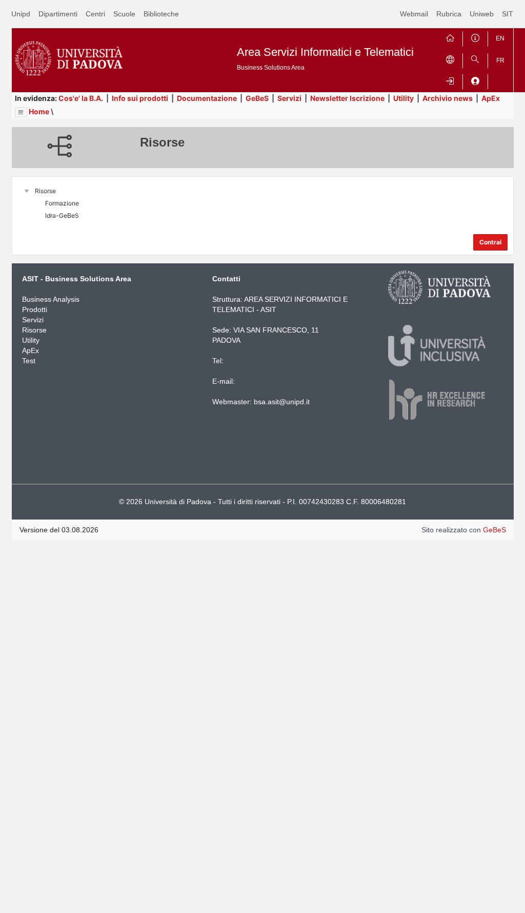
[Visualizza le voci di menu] (21, 112)
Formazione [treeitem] (62, 203)
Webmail (414, 14)
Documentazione (207, 98)
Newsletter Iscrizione (347, 98)
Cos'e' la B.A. (80, 98)
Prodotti (34, 309)
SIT (507, 14)
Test (28, 361)
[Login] (450, 79)
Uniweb (482, 14)
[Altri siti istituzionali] (450, 58)
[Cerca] (475, 58)
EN (500, 38)
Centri (95, 14)
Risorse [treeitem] (45, 191)
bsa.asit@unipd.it (282, 402)
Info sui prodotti (140, 98)
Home (39, 111)
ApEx (490, 98)
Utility (403, 98)
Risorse (34, 330)
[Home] (450, 36)
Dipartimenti (57, 14)
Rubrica (448, 14)
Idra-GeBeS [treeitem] (62, 215)
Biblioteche (161, 14)
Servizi (289, 98)
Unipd (20, 14)
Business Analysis (50, 299)
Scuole (124, 14)
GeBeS (257, 98)
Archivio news (447, 98)
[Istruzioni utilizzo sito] (475, 36)
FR (500, 60)
